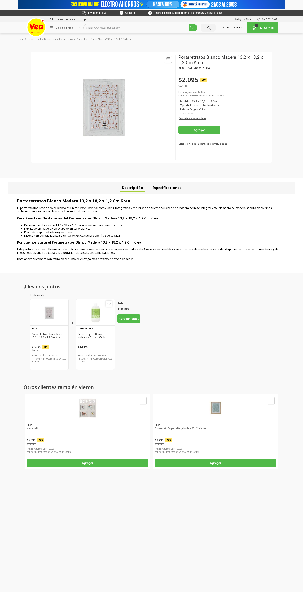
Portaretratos (66, 39)
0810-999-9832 (269, 19)
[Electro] (151, 4)
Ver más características (192, 118)
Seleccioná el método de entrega (68, 19)
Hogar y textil (34, 39)
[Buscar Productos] (192, 27)
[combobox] (140, 27)
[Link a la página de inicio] (21, 39)
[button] (68, 19)
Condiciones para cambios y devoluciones (202, 143)
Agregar (199, 130)
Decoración (50, 39)
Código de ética (243, 19)
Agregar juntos (129, 318)
